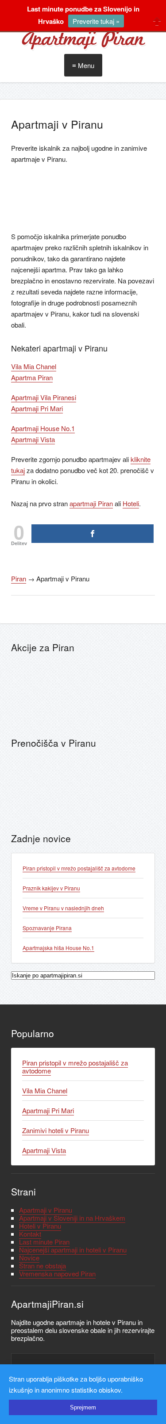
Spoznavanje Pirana (47, 928)
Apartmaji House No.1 (43, 428)
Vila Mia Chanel (33, 366)
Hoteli (131, 503)
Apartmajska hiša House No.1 (58, 947)
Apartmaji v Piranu (45, 1209)
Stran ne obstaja (42, 1265)
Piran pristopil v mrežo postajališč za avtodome (79, 868)
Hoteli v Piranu (40, 1225)
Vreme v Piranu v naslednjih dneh (63, 908)
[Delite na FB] (92, 533)
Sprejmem (83, 1407)
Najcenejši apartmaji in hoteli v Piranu (73, 1249)
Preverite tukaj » (96, 21)
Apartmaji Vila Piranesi (43, 397)
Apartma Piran (32, 377)
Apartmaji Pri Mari (37, 408)
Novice (29, 1257)
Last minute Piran (44, 1241)
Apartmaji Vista (33, 439)
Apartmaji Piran (83, 40)
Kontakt (30, 1233)
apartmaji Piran (91, 503)
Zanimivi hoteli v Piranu (55, 1130)
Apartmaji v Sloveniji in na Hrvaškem (72, 1217)
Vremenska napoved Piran (57, 1273)
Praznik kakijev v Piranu (51, 888)
